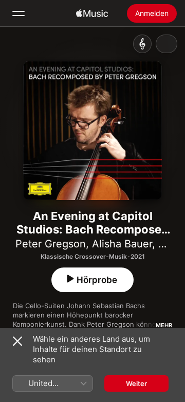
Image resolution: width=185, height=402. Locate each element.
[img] (92, 13)
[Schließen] (17, 341)
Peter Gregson (50, 244)
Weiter (136, 383)
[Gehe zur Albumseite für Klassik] (142, 44)
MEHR (164, 325)
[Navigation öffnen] (18, 13)
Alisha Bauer (122, 244)
